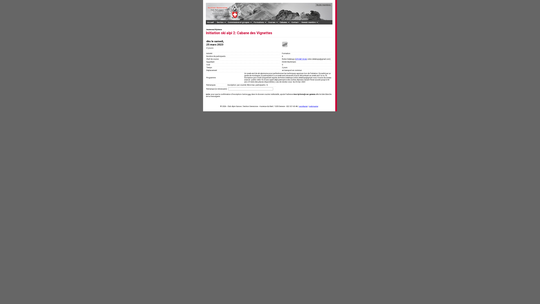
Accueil (210, 22)
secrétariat (303, 106)
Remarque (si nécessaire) (216, 89)
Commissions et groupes (238, 22)
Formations (259, 22)
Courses (271, 22)
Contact (295, 22)
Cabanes (283, 22)
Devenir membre (309, 22)
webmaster (313, 106)
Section (220, 22)
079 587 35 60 (301, 59)
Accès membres (323, 5)
